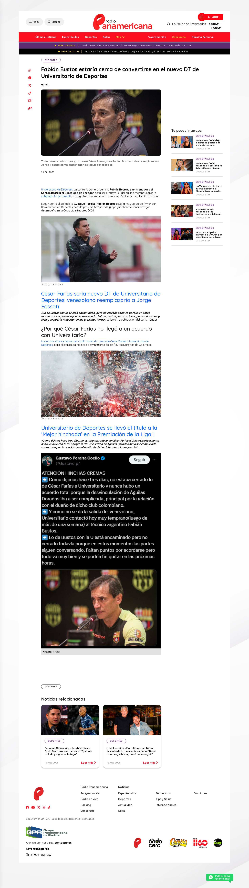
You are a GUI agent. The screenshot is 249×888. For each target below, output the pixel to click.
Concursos (179, 37)
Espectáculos (70, 37)
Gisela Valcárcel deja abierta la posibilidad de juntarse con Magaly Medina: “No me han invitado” (208, 142)
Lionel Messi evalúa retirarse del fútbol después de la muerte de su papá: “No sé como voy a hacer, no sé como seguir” (131, 751)
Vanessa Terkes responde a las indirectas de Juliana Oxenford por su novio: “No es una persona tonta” (209, 211)
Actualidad (125, 805)
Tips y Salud (163, 799)
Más (119, 37)
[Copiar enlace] (30, 108)
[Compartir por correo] (30, 100)
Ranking (85, 805)
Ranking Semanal (203, 37)
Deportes (91, 37)
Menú (36, 22)
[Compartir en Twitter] (30, 85)
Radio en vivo (89, 799)
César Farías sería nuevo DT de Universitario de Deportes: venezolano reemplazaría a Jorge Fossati (100, 300)
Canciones (200, 793)
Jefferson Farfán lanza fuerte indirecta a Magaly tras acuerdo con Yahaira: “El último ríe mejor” (209, 188)
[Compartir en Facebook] (30, 78)
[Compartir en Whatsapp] (30, 70)
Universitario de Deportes (57, 189)
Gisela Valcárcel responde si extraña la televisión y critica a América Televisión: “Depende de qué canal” (209, 165)
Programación (157, 37)
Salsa (106, 37)
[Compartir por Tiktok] (30, 93)
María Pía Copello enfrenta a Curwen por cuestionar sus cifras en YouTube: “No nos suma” (209, 234)
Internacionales (166, 805)
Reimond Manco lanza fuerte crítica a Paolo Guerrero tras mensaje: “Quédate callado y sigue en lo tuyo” (68, 751)
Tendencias (163, 793)
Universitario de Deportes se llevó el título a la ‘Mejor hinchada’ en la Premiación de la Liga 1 (99, 430)
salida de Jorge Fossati (56, 196)
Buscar (55, 22)
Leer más (87, 762)
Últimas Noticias (45, 37)
